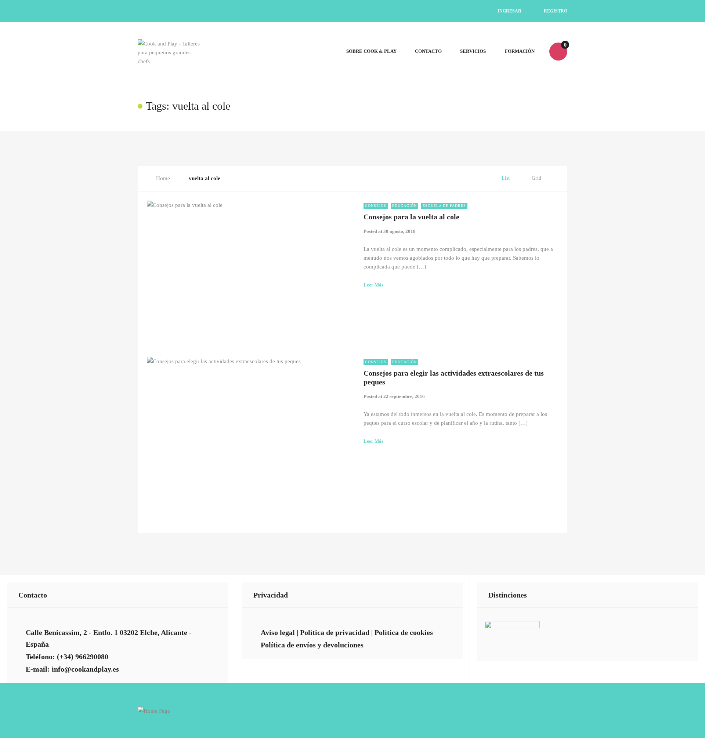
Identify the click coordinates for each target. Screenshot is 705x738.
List (506, 178)
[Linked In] (422, 11)
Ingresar (508, 11)
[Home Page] (154, 710)
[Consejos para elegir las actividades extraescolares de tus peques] (249, 420)
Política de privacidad (334, 632)
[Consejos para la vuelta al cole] (249, 264)
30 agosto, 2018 (399, 231)
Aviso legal (278, 632)
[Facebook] (439, 11)
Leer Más (373, 285)
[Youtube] (456, 11)
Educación (404, 206)
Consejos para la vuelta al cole (411, 217)
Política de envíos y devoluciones (312, 645)
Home (163, 178)
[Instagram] (473, 11)
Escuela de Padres (444, 206)
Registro (555, 11)
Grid (536, 178)
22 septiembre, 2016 (404, 396)
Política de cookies (404, 632)
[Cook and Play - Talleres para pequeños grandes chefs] (169, 51)
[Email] (406, 11)
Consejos (375, 206)
